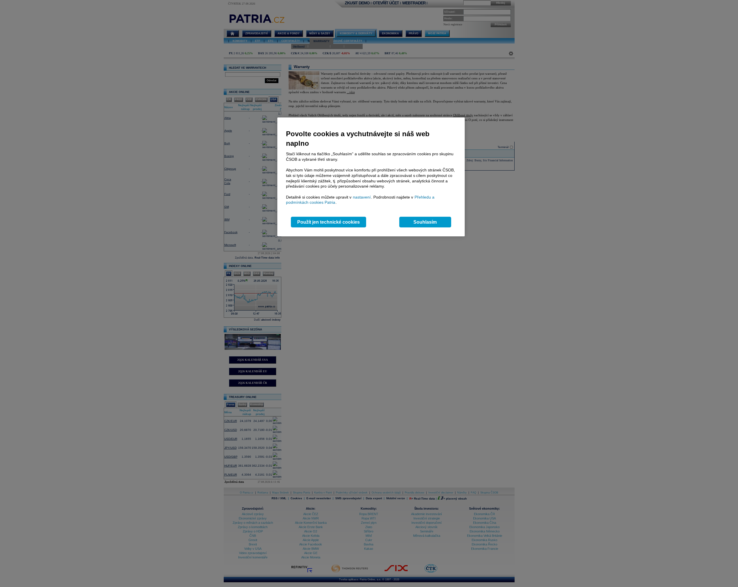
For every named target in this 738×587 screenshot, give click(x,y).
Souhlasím (425, 222)
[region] (371, 177)
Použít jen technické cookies (328, 222)
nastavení (362, 197)
